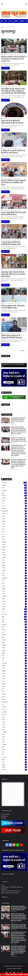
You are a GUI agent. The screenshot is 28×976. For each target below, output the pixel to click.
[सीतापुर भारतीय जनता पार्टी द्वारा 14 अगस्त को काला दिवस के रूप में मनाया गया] (14, 46)
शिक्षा (3, 734)
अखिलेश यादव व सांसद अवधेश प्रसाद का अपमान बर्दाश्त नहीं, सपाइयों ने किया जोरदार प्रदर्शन (19, 439)
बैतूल (3, 616)
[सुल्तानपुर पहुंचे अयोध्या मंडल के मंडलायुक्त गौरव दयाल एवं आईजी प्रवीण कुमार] (14, 261)
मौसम (3, 747)
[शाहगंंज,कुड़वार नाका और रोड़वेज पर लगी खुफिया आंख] (14, 295)
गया (3, 660)
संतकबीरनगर (4, 578)
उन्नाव (3, 534)
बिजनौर (3, 565)
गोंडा (3, 487)
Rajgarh (4, 624)
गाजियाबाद (4, 508)
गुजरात (3, 668)
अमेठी (3, 529)
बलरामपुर (4, 485)
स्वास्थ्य (3, 724)
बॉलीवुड (3, 764)
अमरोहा (3, 593)
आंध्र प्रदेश (4, 663)
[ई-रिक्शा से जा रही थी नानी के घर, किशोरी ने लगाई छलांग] (14, 139)
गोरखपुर (3, 557)
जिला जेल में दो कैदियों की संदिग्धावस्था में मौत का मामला (12, 122)
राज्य (10, 21)
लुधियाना (4, 684)
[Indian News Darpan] (7, 4)
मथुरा (3, 526)
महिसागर (4, 671)
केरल (3, 691)
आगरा (3, 580)
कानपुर (3, 586)
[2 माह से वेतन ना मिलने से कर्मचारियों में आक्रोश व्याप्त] (14, 231)
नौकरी (3, 742)
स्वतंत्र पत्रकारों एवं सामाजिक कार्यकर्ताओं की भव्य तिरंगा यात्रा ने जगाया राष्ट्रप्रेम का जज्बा (18, 420)
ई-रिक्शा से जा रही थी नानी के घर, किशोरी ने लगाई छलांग (13, 152)
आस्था (3, 717)
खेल (3, 752)
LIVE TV (4, 709)
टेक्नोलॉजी (4, 744)
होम (2, 21)
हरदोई (3, 562)
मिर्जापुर (3, 598)
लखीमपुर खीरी (5, 511)
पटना (3, 658)
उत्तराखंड (4, 699)
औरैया (3, 573)
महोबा (3, 575)
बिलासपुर (4, 645)
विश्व (3, 729)
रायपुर (3, 647)
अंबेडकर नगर (4, 513)
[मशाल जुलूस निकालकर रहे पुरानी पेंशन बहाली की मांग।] (14, 201)
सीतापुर (3, 516)
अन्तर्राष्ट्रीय (4, 712)
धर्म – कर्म (4, 714)
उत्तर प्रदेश (8, 27)
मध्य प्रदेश (4, 614)
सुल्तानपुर (4, 498)
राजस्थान (4, 650)
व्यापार (3, 739)
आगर (3, 627)
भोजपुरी (3, 767)
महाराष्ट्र (4, 686)
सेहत (3, 754)
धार (3, 632)
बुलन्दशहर (4, 547)
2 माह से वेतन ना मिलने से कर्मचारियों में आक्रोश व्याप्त (11, 243)
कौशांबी (3, 552)
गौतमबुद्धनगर (4, 596)
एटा (3, 503)
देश (6, 21)
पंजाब (3, 681)
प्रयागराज (4, 555)
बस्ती (3, 505)
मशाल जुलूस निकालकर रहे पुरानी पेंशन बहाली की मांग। (13, 213)
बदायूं (3, 493)
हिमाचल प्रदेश (5, 702)
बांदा (3, 531)
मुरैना (3, 622)
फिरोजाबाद (4, 606)
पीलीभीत (3, 588)
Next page (21, 350)
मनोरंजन (22, 21)
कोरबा (3, 642)
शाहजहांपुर (4, 490)
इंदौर (3, 637)
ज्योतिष (3, 749)
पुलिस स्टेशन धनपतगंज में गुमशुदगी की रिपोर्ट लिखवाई (11, 337)
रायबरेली (3, 601)
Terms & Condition (5, 814)
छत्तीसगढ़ (4, 640)
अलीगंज (3, 567)
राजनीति (3, 707)
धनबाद (3, 629)
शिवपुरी (3, 635)
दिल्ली (3, 678)
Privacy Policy (4, 816)
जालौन (3, 539)
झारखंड (3, 673)
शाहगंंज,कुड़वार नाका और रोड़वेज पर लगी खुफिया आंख (13, 307)
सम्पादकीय (4, 732)
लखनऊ (3, 500)
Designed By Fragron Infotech (14, 968)
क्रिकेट (3, 759)
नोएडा (3, 560)
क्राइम (3, 719)
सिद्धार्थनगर (4, 542)
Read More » (5, 68)
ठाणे (3, 689)
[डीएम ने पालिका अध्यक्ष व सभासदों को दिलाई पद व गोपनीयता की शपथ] (14, 169)
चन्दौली (3, 518)
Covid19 (4, 757)
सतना (3, 619)
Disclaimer (3, 818)
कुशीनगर (4, 495)
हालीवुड (3, 769)
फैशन (3, 762)
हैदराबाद (4, 666)
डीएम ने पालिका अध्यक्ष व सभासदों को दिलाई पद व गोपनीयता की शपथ (13, 182)
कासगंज (3, 591)
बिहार (3, 655)
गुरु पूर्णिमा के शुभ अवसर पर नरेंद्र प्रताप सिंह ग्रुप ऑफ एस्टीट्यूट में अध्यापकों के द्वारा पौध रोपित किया (13, 91)
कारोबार (3, 737)
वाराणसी (3, 604)
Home (3, 27)
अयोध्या (3, 609)
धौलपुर (3, 653)
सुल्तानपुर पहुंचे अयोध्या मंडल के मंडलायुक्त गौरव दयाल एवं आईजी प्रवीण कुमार (13, 274)
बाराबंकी (3, 549)
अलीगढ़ (3, 521)
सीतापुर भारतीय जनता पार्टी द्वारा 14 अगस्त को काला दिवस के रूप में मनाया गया (14, 59)
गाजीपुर (3, 570)
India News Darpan (6, 54)
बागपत (3, 583)
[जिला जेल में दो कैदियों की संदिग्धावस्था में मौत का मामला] (14, 110)
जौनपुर (3, 544)
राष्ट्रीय (16, 21)
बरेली (3, 524)
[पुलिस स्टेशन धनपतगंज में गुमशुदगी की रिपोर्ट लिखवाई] (14, 324)
